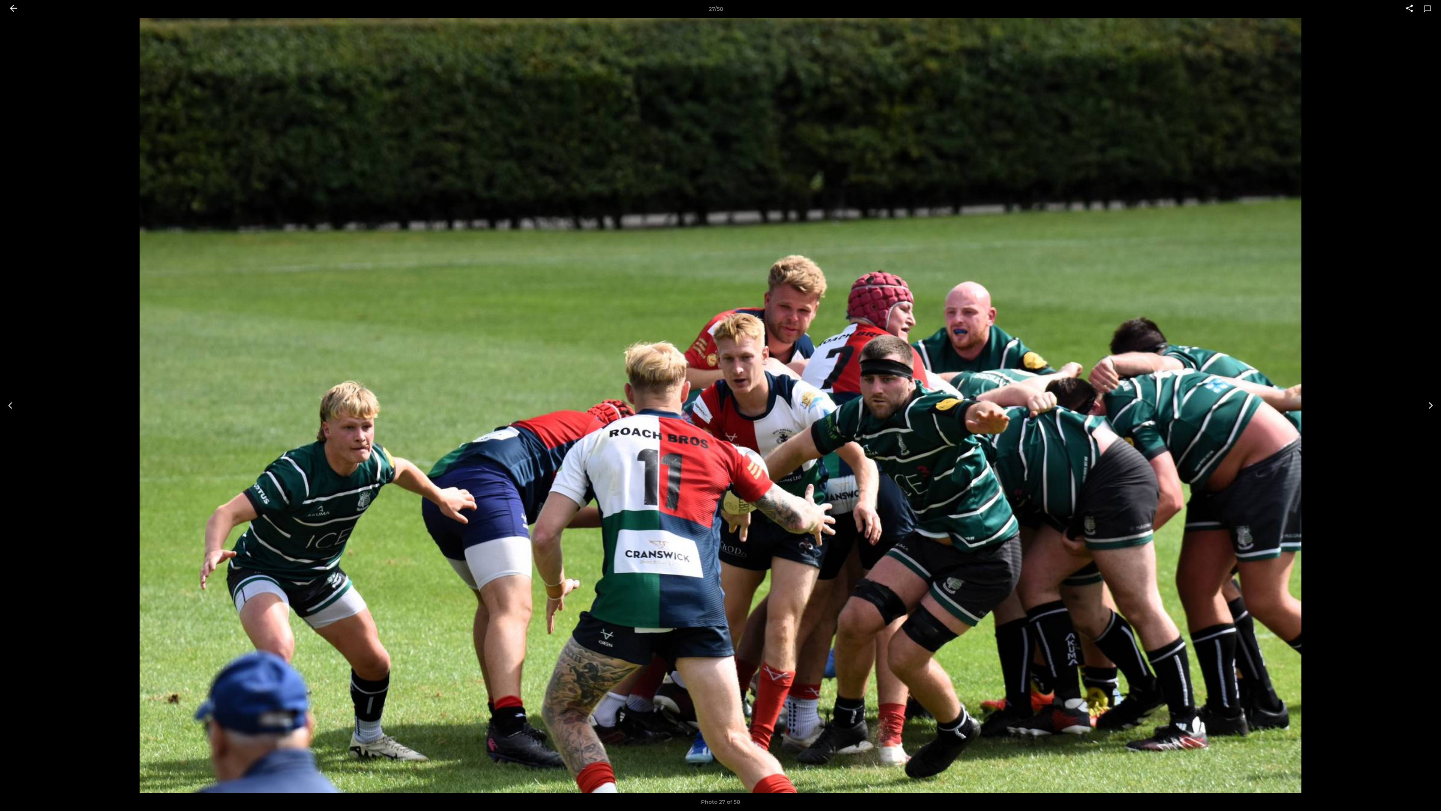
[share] (1409, 9)
